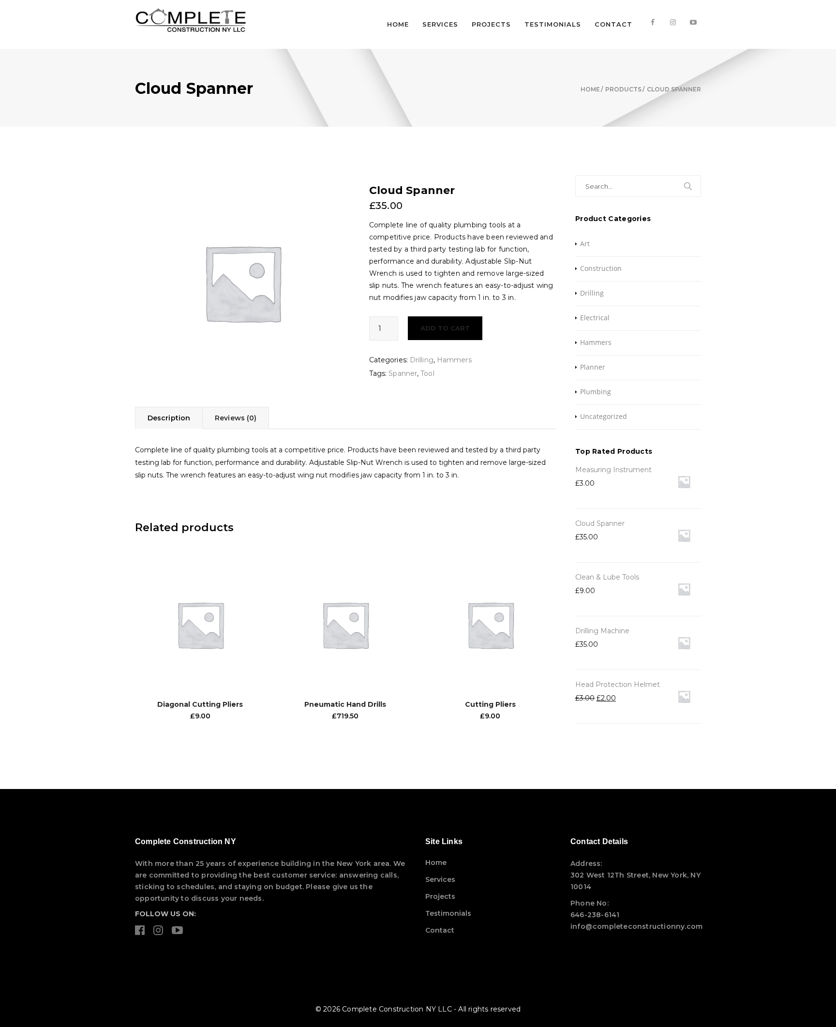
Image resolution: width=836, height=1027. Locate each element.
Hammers (454, 360)
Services (440, 24)
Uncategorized (603, 416)
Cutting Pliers (490, 704)
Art (585, 243)
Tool (427, 373)
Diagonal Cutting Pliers (200, 704)
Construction (601, 268)
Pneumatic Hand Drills (345, 704)
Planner (592, 367)
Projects (491, 24)
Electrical (595, 317)
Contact (613, 24)
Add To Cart (445, 328)
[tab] (168, 418)
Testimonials (552, 24)
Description (169, 418)
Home (398, 24)
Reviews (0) (235, 418)
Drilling (421, 360)
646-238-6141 (594, 914)
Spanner (402, 373)
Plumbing (595, 391)
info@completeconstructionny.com (636, 926)
